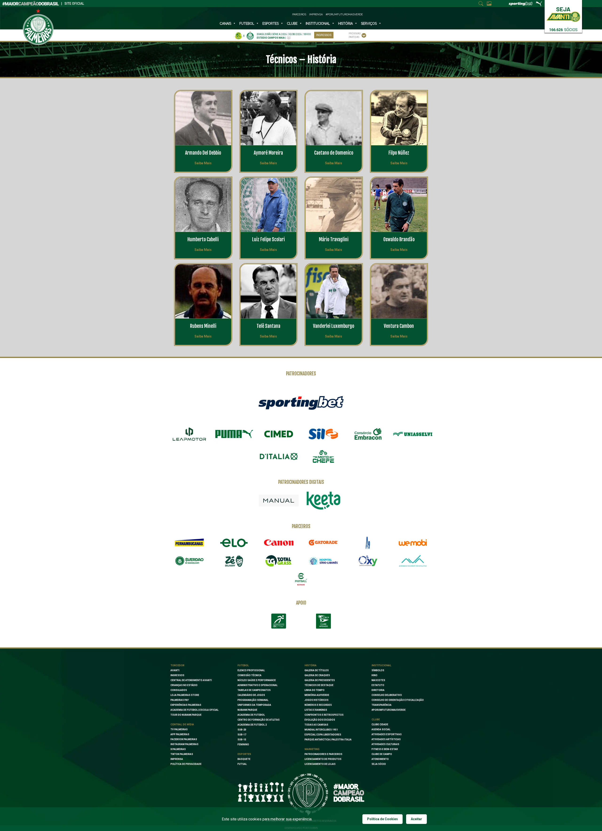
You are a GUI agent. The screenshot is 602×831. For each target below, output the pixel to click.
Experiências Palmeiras (185, 705)
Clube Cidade (380, 724)
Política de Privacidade (186, 764)
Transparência (382, 705)
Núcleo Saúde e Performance (257, 680)
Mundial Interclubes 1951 (321, 729)
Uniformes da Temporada (254, 705)
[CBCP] (323, 621)
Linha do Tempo (315, 690)
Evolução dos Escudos (320, 720)
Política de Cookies (382, 819)
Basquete (244, 759)
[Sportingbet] (301, 403)
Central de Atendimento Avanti (191, 680)
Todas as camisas (316, 724)
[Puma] (234, 434)
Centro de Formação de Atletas (259, 720)
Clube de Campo (382, 754)
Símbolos (378, 670)
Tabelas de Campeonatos (254, 690)
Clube (292, 23)
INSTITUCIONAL (318, 23)
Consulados (178, 690)
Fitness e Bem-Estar (385, 749)
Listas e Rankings (316, 710)
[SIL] (323, 434)
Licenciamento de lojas (320, 764)
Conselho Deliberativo (387, 695)
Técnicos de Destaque (319, 685)
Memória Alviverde (317, 695)
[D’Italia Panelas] (279, 457)
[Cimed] (279, 434)
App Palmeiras (179, 734)
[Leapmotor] (189, 434)
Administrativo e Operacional (257, 685)
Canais (225, 23)
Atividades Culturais (385, 744)
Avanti (174, 670)
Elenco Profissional (251, 670)
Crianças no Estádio (184, 685)
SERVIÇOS (369, 23)
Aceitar (416, 819)
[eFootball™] (301, 579)
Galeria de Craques (317, 675)
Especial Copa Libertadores (323, 734)
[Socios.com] (189, 561)
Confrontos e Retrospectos (324, 715)
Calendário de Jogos (251, 695)
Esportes (270, 23)
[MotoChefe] (323, 457)
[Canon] (278, 543)
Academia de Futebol (251, 715)
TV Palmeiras (179, 729)
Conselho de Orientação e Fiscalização (398, 700)
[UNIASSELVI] (413, 434)
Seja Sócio (379, 764)
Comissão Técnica (249, 675)
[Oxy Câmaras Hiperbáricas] (368, 561)
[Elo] (234, 543)
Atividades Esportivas (387, 734)
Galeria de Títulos (317, 670)
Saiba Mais (203, 163)
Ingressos (323, 35)
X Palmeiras (178, 749)
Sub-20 (242, 729)
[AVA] (412, 561)
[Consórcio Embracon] (368, 434)
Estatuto (378, 685)
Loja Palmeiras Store (184, 695)
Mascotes (378, 680)
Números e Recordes (318, 705)
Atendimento (380, 759)
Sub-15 (242, 739)
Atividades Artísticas (386, 739)
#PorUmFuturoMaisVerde (344, 14)
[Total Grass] (278, 561)
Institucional (381, 665)
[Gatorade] (323, 543)
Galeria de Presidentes (320, 680)
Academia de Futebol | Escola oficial (194, 710)
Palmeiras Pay (179, 700)
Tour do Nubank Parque (186, 715)
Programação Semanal (253, 700)
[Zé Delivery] (234, 561)
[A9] (368, 543)
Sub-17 (242, 734)
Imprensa (316, 14)
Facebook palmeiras (183, 739)
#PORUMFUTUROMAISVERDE (389, 710)
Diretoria (378, 690)
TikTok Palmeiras (181, 754)
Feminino (243, 744)
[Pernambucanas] (189, 543)
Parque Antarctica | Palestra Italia (328, 739)
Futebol (246, 23)
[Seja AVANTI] (563, 13)
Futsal (242, 764)
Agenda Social (381, 729)
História (345, 23)
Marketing (312, 749)
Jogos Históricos (317, 700)
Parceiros (299, 14)
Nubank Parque (247, 710)
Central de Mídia (182, 724)
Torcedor (177, 665)
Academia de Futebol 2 (252, 724)
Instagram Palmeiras (184, 744)
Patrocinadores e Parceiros (323, 754)
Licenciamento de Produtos (323, 759)
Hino (374, 675)
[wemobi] (412, 543)
